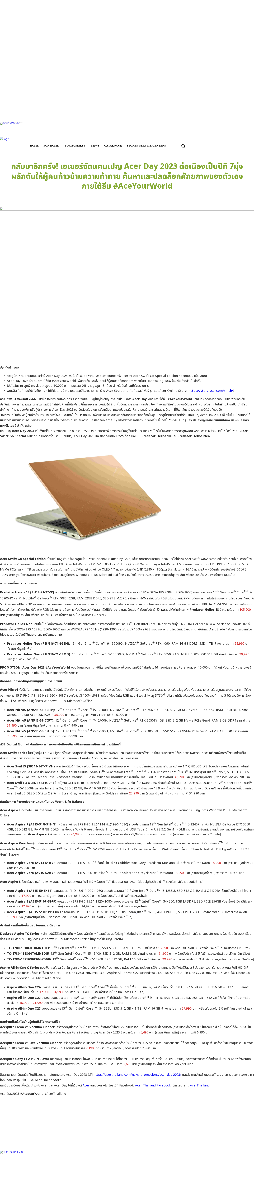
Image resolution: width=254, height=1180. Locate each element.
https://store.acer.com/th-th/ (211, 390)
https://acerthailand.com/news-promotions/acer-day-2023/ (137, 1074)
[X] (27, 1174)
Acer (86, 1085)
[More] (188, 198)
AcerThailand (200, 1085)
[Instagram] (16, 1174)
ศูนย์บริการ (5, 1162)
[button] (183, 146)
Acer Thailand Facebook (153, 1085)
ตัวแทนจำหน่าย (20, 1162)
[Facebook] (5, 1174)
